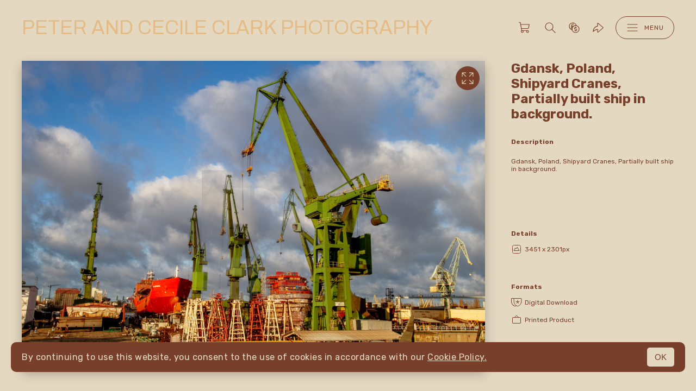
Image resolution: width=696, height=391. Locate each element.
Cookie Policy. (457, 357)
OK (661, 357)
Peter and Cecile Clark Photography (227, 28)
